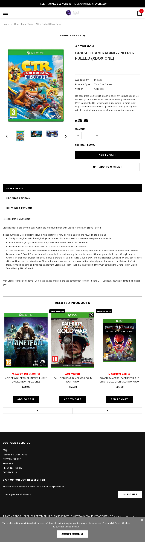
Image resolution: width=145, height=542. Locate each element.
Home (6, 24)
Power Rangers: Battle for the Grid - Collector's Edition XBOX (119, 380)
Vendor (79, 89)
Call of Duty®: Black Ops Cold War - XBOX (73, 380)
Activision (84, 46)
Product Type (82, 84)
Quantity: (80, 129)
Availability (82, 80)
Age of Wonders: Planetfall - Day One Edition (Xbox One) (26, 380)
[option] (36, 86)
